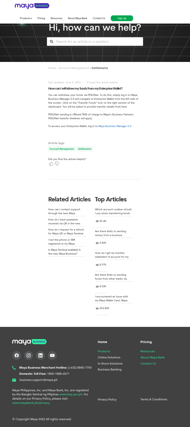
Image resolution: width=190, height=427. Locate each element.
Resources (147, 351)
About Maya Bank (152, 357)
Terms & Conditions (153, 399)
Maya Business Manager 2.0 (114, 126)
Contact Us (148, 363)
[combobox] (99, 41)
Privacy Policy (107, 399)
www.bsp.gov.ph (70, 394)
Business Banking (110, 369)
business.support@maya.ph (38, 380)
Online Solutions (109, 357)
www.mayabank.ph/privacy (30, 403)
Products (104, 351)
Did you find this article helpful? (67, 159)
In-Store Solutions (110, 363)
